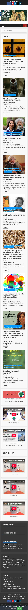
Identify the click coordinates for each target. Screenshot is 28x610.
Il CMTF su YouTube (19, 596)
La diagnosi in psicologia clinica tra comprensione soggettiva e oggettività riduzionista (14, 282)
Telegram (21, 598)
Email (16, 598)
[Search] (20, 26)
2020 (5, 288)
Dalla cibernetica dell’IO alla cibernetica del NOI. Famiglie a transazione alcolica (14, 87)
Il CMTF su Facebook (8, 525)
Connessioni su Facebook (9, 533)
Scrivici (25, 25)
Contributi (13, 55)
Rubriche (18, 170)
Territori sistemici (8, 171)
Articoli (8, 55)
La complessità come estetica (14, 126)
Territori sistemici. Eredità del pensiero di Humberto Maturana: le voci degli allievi (14, 164)
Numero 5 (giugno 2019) (16, 327)
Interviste (13, 209)
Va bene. (20, 608)
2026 (5, 55)
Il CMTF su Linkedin (8, 598)
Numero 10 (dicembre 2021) (9, 170)
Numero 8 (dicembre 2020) (9, 290)
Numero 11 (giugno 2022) (16, 134)
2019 (5, 326)
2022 (5, 132)
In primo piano (7, 134)
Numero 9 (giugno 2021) (9, 211)
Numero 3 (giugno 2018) (9, 367)
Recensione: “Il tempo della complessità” (14, 359)
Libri (20, 365)
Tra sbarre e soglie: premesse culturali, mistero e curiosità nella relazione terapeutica (14, 48)
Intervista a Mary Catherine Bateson (14, 203)
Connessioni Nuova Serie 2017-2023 (14, 132)
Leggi (5, 75)
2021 (5, 207)
